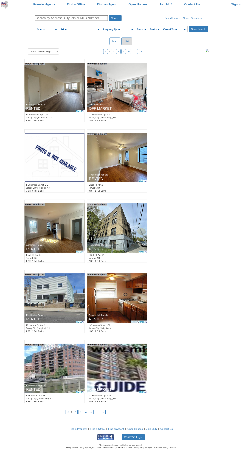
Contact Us (192, 4)
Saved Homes (172, 18)
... (135, 51)
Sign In (236, 4)
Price (64, 29)
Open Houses (137, 4)
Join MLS (165, 4)
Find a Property (78, 428)
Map (114, 41)
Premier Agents (44, 4)
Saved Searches (192, 18)
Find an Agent (107, 4)
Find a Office (76, 4)
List (126, 41)
